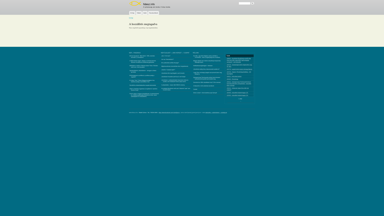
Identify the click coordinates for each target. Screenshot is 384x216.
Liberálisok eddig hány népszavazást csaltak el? (206, 69)
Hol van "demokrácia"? (167, 59)
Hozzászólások (153, 13)
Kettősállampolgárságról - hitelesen (203, 65)
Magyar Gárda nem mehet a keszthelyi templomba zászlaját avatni (207, 61)
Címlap (132, 13)
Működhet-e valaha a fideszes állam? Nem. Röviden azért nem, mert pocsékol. (144, 66)
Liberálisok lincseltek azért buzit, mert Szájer (173, 76)
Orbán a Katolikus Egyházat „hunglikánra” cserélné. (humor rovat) (144, 89)
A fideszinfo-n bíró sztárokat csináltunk (203, 86)
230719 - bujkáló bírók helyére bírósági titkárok (239, 69)
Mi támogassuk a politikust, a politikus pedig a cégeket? (142, 76)
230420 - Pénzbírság (232, 79)
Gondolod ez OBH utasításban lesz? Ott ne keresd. (207, 82)
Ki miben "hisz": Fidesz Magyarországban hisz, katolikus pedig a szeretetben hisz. (142, 80)
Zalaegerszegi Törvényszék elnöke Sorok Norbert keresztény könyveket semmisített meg (206, 78)
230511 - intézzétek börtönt (234, 76)
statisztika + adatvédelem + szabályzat (216, 112)
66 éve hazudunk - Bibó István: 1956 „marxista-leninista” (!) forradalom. (142, 56)
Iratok (145, 13)
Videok (139, 13)
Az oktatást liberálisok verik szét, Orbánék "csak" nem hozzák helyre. (175, 89)
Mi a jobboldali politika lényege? (170, 63)
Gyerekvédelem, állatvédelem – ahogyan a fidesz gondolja (143, 71)
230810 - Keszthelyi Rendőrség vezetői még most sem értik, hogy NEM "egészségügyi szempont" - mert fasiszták (239, 60)
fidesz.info (149, 4)
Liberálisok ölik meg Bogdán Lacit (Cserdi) (172, 73)
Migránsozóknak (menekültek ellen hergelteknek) (174, 66)
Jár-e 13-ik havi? (165, 56)
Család (195, 89)
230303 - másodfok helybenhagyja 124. (237, 95)
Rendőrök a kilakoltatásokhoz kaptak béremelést (143, 85)
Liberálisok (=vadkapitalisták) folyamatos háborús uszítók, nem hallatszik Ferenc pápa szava (174, 80)
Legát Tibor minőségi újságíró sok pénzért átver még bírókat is (207, 73)
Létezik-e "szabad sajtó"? (168, 69)
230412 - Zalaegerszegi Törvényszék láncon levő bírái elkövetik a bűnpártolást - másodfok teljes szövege (239, 83)
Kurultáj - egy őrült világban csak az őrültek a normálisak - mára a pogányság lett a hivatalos (206, 56)
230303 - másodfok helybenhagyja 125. (237, 92)
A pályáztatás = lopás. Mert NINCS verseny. (173, 85)
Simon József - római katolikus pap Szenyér (205, 93)
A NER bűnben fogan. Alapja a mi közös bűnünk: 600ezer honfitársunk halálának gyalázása (143, 61)
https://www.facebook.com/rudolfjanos (169, 112)
